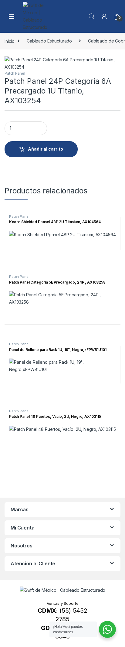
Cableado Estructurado (49, 40)
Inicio (10, 40)
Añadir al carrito (45, 149)
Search (91, 16)
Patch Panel (15, 73)
